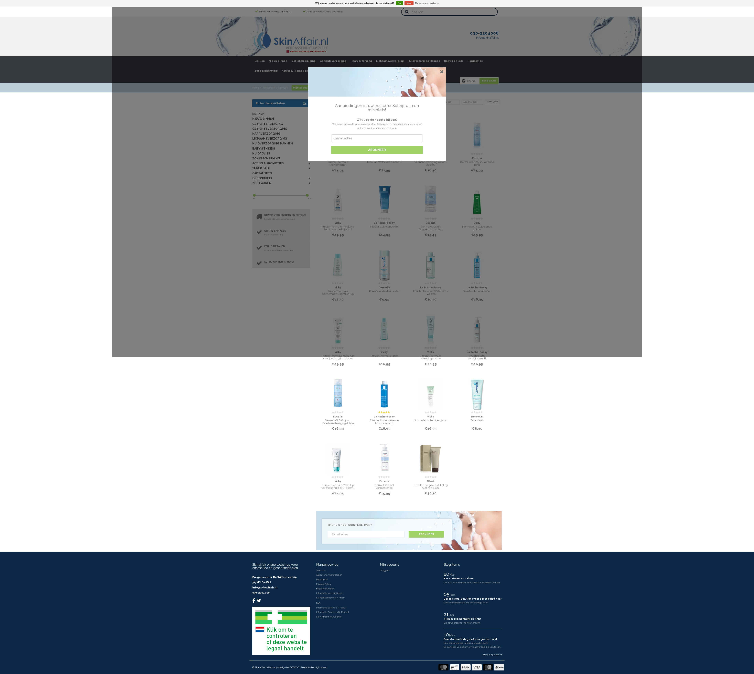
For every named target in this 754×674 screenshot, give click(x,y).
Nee (409, 3)
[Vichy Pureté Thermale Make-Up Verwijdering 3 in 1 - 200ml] (338, 456)
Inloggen (385, 570)
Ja (399, 3)
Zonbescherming (266, 70)
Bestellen (489, 80)
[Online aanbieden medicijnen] (281, 630)
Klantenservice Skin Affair (330, 597)
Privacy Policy (323, 584)
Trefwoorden (268, 87)
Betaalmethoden (325, 588)
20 (447, 574)
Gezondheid (262, 178)
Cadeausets (262, 173)
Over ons (321, 570)
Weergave (492, 101)
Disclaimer (322, 579)
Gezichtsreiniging (303, 60)
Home (255, 87)
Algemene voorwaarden (329, 575)
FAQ (318, 603)
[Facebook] (254, 601)
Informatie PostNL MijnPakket (332, 612)
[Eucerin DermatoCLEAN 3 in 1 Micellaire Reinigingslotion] (338, 392)
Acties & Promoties (295, 70)
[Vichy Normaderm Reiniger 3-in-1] (430, 392)
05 (447, 594)
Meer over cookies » (427, 3)
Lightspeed (321, 667)
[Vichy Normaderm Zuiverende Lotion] (477, 198)
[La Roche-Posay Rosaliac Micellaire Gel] (477, 263)
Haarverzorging (361, 60)
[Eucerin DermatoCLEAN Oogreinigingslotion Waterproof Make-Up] (430, 198)
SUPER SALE (261, 168)
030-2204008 (261, 592)
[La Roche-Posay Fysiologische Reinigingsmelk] (477, 327)
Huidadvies (475, 60)
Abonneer (426, 534)
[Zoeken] (407, 12)
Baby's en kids (453, 60)
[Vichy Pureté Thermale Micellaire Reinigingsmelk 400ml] (338, 198)
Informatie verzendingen (329, 593)
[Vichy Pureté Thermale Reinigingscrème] (430, 327)
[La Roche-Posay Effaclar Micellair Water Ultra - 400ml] (430, 263)
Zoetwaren (261, 183)
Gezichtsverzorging (333, 60)
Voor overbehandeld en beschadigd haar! (466, 602)
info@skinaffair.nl (264, 587)
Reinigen (283, 87)
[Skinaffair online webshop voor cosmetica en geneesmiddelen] (291, 41)
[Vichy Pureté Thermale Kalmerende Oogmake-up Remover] (338, 263)
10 (447, 634)
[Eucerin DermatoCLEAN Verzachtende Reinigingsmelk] (384, 456)
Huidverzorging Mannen (424, 60)
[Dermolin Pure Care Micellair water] (384, 263)
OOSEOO (294, 667)
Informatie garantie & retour (331, 607)
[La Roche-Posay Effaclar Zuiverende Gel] (384, 198)
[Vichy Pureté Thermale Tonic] (384, 327)
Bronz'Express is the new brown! (462, 622)
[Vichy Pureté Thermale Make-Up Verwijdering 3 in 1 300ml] (338, 327)
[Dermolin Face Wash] (477, 392)
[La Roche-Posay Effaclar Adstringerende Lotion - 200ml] (384, 392)
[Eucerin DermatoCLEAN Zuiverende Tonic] (477, 133)
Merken (259, 60)
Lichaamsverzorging (390, 60)
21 (447, 614)
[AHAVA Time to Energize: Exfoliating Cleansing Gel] (430, 456)
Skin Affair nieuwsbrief (329, 616)
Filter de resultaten (270, 103)
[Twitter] (259, 601)
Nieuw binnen (278, 60)
